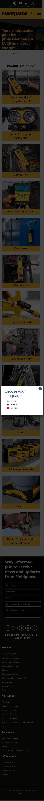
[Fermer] (40, 388)
